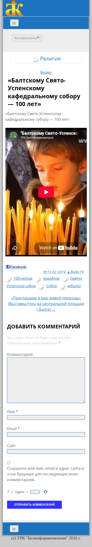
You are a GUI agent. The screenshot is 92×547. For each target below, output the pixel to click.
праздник (51, 278)
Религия (50, 58)
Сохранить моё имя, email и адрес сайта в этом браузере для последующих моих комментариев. (45, 474)
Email (13, 428)
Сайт (11, 445)
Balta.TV (77, 272)
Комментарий (20, 354)
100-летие (22, 278)
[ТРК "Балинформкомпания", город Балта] (14, 7)
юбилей (74, 286)
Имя (12, 411)
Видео (46, 72)
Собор (51, 286)
